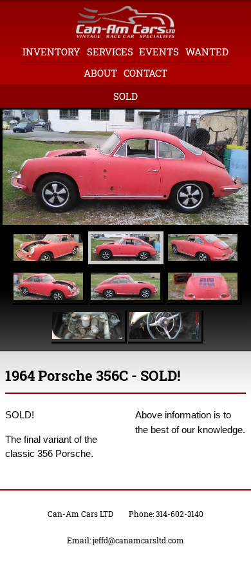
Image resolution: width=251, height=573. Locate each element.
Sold (125, 96)
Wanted (206, 51)
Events (159, 51)
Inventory (51, 51)
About (100, 72)
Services (110, 51)
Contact (145, 72)
